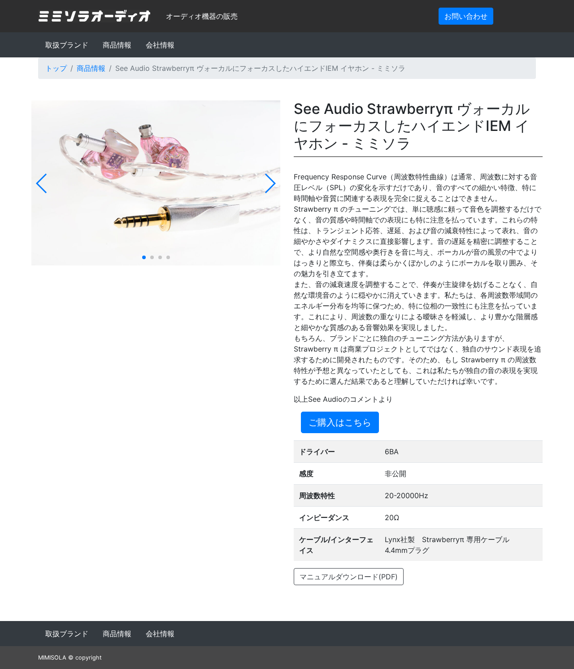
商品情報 (117, 44)
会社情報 (160, 44)
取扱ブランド (66, 44)
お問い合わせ (465, 16)
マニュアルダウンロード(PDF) (349, 576)
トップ (56, 68)
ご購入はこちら (340, 422)
